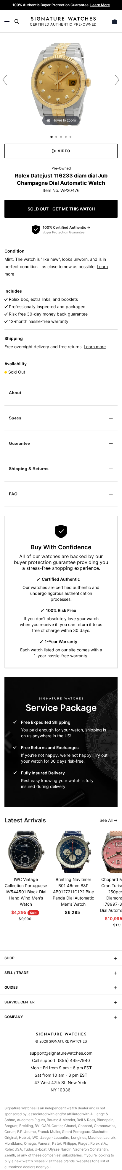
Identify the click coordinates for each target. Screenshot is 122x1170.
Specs (15, 418)
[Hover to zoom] (61, 84)
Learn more (95, 346)
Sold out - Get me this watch (61, 208)
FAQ (13, 494)
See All (106, 820)
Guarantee (19, 443)
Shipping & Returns (29, 468)
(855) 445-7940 (74, 1060)
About (15, 392)
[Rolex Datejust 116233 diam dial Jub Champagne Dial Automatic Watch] (51, 137)
